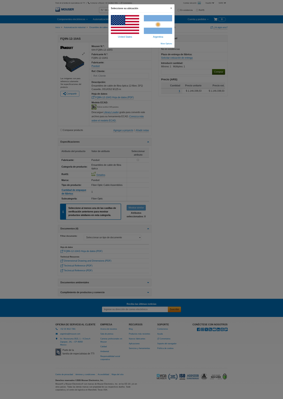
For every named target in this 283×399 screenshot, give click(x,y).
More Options (166, 44)
